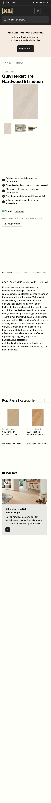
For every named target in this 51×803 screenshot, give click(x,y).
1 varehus (19, 211)
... (2, 63)
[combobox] (25, 19)
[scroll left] (41, 400)
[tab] (7, 272)
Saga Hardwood (9, 71)
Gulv (9, 63)
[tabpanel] (25, 315)
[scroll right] (46, 400)
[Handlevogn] (37, 11)
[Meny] (46, 11)
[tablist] (25, 272)
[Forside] (7, 11)
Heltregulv (19, 63)
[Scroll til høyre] (48, 504)
